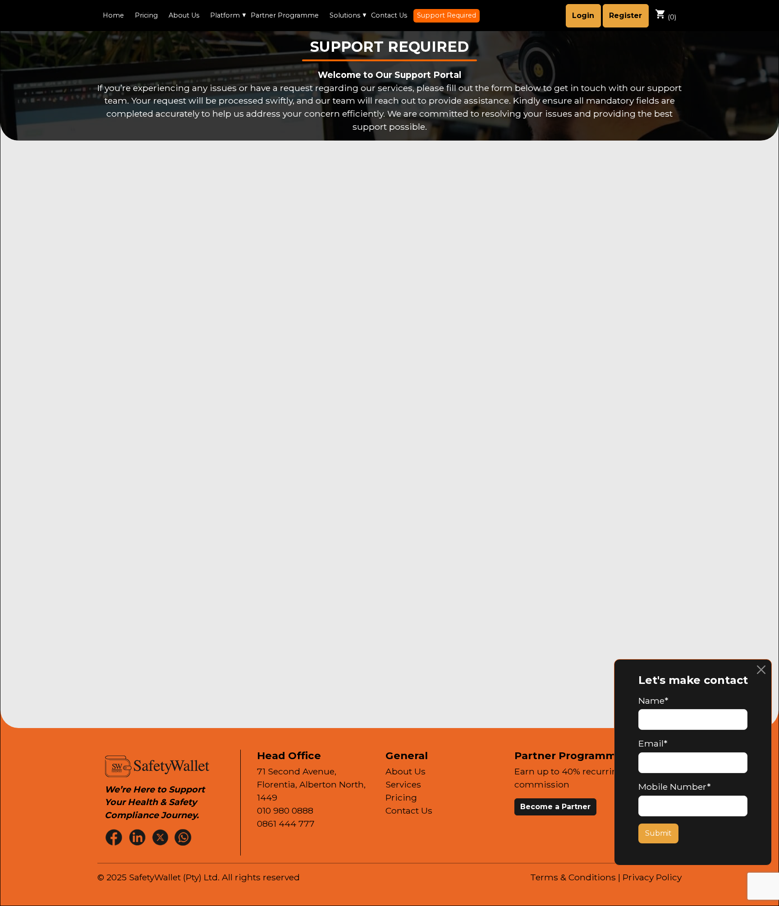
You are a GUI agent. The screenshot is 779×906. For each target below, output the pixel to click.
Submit (658, 833)
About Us (184, 15)
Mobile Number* (674, 786)
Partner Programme (285, 15)
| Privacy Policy (650, 877)
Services (403, 784)
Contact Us (389, 15)
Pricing (146, 15)
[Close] (761, 669)
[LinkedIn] (138, 837)
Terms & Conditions (573, 877)
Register (625, 15)
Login (583, 15)
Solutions (345, 15)
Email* (652, 743)
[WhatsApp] (184, 837)
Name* (653, 700)
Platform (225, 15)
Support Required (446, 15)
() (665, 15)
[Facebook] (115, 837)
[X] (161, 837)
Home (113, 15)
